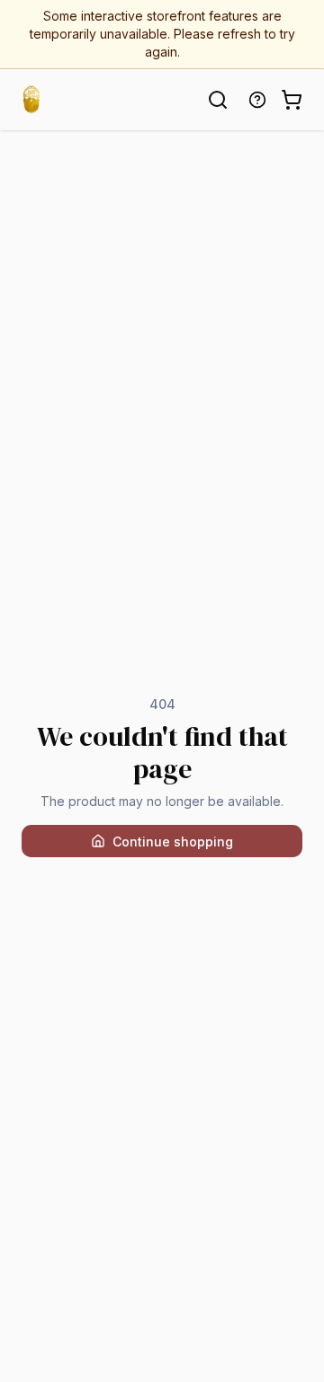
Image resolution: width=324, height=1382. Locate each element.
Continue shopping (172, 841)
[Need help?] (257, 100)
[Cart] (291, 100)
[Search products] (218, 100)
